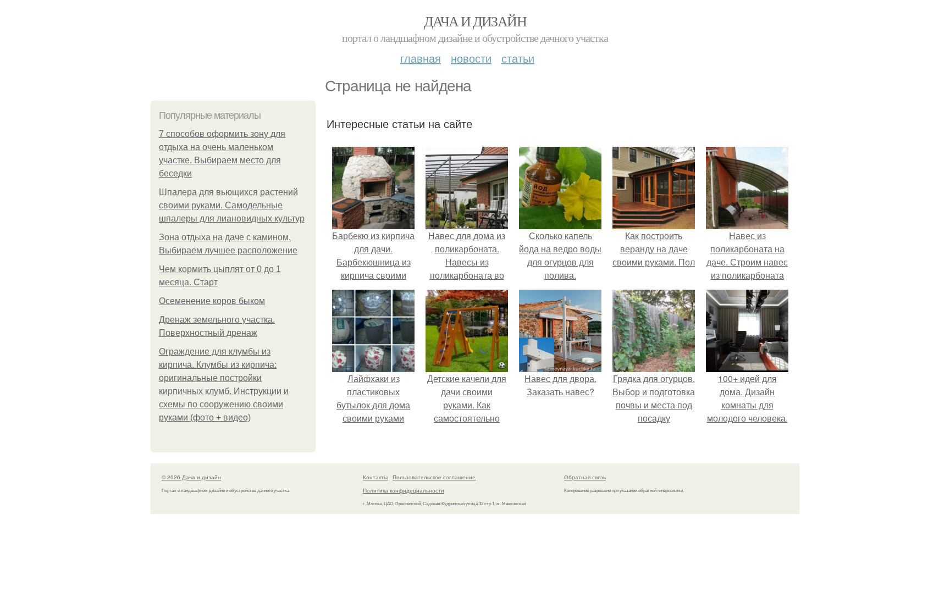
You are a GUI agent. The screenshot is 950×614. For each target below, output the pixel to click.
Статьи (517, 58)
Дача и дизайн (475, 21)
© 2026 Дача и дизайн (191, 477)
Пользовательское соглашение (434, 477)
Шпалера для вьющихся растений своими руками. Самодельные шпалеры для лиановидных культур (232, 205)
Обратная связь (585, 477)
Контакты (375, 477)
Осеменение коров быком (212, 301)
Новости (471, 58)
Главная (420, 58)
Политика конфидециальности (403, 490)
